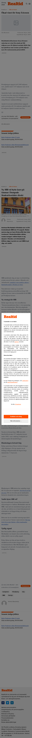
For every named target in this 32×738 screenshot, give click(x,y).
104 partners (18, 404)
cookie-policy (25, 380)
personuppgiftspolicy (12, 382)
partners (17, 341)
